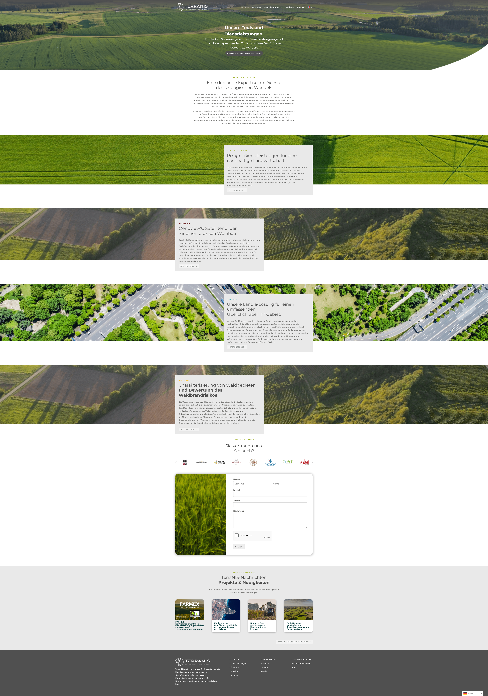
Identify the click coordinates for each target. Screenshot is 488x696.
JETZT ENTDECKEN (237, 190)
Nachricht (238, 511)
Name (237, 479)
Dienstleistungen (272, 7)
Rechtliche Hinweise (301, 663)
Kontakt (301, 7)
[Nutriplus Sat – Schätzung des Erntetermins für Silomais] (262, 609)
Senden (238, 547)
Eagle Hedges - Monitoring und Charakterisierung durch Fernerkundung (298, 626)
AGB (294, 667)
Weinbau (265, 663)
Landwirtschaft (268, 659)
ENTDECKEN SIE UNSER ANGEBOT (244, 53)
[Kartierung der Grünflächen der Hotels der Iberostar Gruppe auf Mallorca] (226, 609)
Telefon (237, 500)
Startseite (244, 7)
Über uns (256, 7)
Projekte (290, 7)
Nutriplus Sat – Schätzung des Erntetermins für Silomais (258, 626)
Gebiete (264, 667)
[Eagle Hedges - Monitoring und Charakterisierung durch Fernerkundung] (298, 609)
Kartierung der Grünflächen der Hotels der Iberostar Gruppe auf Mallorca (225, 626)
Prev (176, 462)
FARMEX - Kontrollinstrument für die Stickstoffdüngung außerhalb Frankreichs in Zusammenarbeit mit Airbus (189, 626)
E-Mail (237, 490)
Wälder (264, 671)
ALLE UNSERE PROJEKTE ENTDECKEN (294, 642)
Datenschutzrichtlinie (301, 659)
